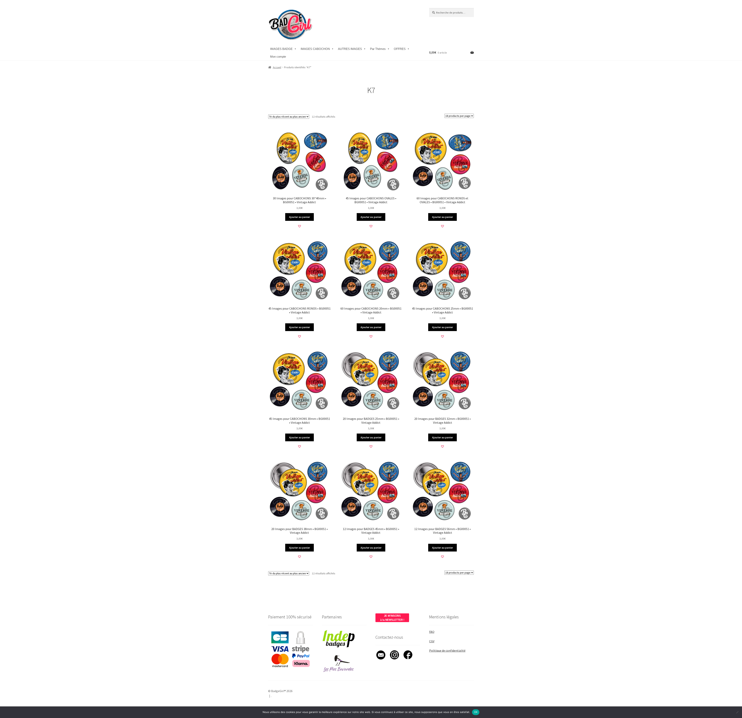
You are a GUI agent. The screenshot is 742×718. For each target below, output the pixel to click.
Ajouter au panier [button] (299, 217)
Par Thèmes (378, 48)
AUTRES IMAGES (350, 48)
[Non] (737, 712)
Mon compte (278, 56)
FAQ (431, 632)
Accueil (277, 67)
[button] (299, 226)
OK (476, 712)
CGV (431, 641)
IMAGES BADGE (281, 48)
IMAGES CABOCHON (315, 48)
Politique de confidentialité (447, 650)
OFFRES (400, 48)
